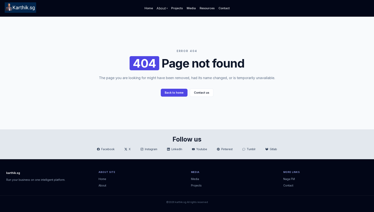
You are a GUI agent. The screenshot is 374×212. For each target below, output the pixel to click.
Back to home (174, 92)
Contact (224, 8)
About (102, 185)
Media (191, 8)
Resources (207, 8)
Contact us (201, 92)
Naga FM (289, 179)
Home (148, 8)
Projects (177, 8)
